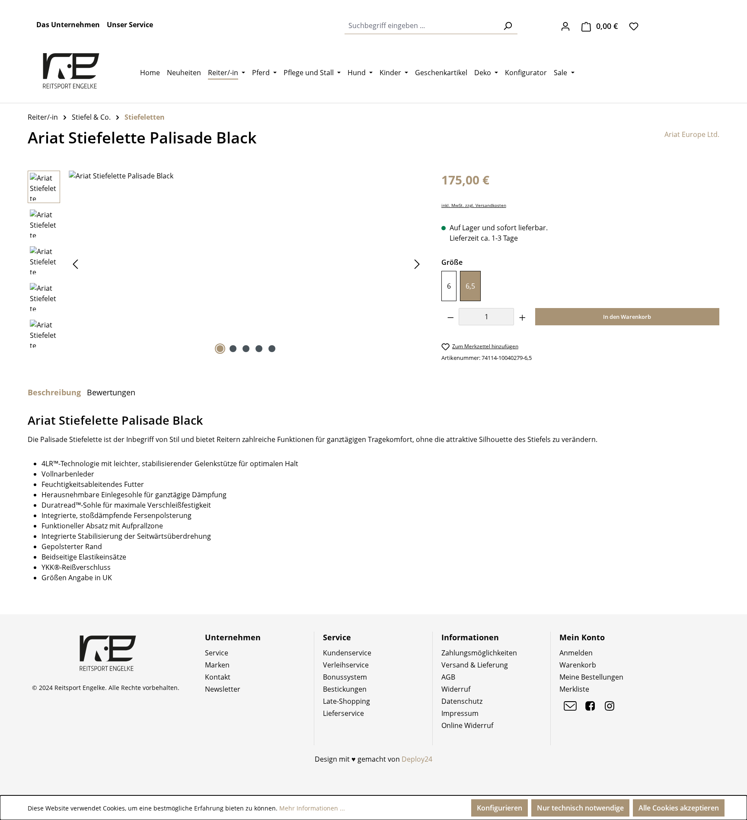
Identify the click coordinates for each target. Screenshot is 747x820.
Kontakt (217, 677)
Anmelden (576, 653)
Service (216, 653)
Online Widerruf (467, 725)
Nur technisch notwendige (580, 808)
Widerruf (455, 689)
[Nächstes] (417, 264)
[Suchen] (507, 25)
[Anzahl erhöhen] (523, 316)
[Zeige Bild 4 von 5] (258, 348)
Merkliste (574, 689)
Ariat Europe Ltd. (691, 134)
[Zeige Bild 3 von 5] (246, 348)
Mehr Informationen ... (312, 808)
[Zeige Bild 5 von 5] (271, 348)
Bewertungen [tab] (111, 392)
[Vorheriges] (75, 264)
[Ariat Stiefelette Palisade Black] (246, 263)
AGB (448, 677)
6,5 (470, 286)
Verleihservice (346, 665)
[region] (226, 263)
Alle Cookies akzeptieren (678, 808)
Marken (217, 665)
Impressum (460, 713)
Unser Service (130, 24)
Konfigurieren (499, 808)
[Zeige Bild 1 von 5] (220, 348)
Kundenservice (347, 653)
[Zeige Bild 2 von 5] (233, 348)
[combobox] (421, 25)
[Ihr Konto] (565, 26)
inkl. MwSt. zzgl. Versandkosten (473, 205)
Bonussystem (345, 677)
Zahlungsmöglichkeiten (479, 653)
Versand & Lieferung (474, 665)
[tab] (54, 392)
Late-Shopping (346, 701)
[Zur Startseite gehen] (71, 70)
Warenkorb (577, 665)
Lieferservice (343, 713)
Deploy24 (417, 759)
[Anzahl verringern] (450, 316)
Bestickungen (345, 689)
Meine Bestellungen (591, 677)
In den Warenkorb (627, 317)
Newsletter (222, 689)
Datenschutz (461, 701)
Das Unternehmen (68, 24)
